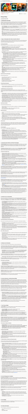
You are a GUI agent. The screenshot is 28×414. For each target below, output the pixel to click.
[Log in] (27, 1)
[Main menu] (1, 1)
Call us (25, 13)
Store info (21, 13)
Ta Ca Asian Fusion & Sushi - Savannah (6, 0)
